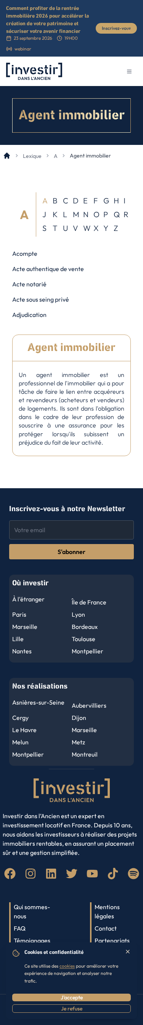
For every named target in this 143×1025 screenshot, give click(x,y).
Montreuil (85, 754)
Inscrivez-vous (116, 28)
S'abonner (71, 552)
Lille (18, 639)
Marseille (24, 626)
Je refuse (71, 1008)
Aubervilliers (89, 705)
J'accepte (72, 997)
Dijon (79, 717)
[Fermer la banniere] (129, 30)
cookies (67, 966)
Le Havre (24, 730)
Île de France (89, 602)
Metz (78, 742)
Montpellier (87, 651)
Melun (20, 742)
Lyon (78, 614)
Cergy (20, 717)
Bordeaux (85, 626)
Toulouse (83, 639)
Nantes (22, 651)
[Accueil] (7, 155)
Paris (19, 614)
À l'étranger (28, 599)
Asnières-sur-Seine (38, 702)
